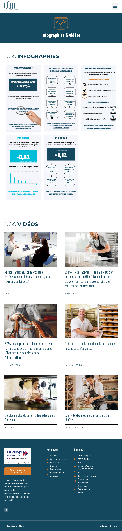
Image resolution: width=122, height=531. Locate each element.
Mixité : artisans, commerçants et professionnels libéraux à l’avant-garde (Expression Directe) (27, 276)
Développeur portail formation (108, 526)
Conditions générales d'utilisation (14, 525)
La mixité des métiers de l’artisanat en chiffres (87, 417)
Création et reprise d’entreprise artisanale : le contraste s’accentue (90, 346)
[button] (115, 6)
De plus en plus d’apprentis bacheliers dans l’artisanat (30, 417)
